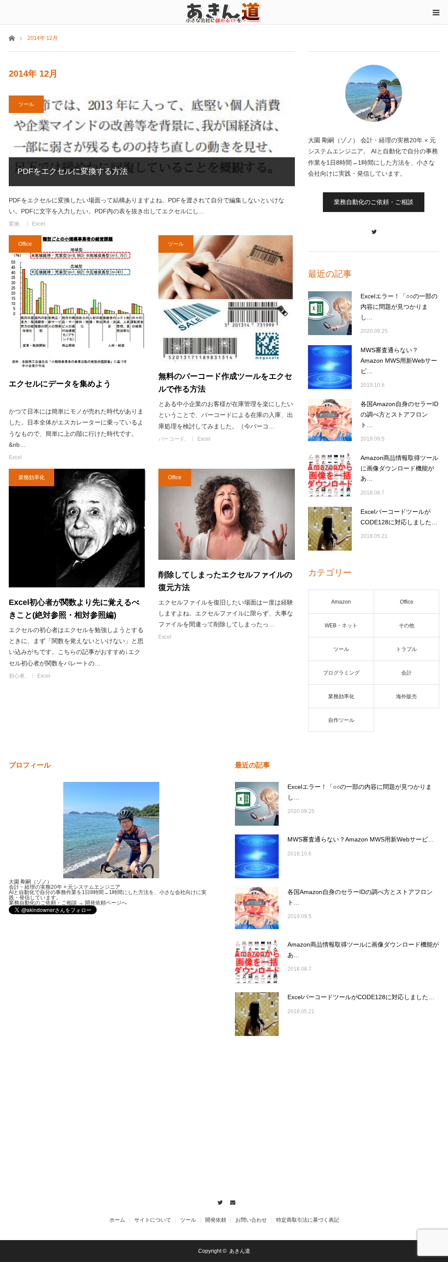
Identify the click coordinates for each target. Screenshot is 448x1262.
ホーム (117, 1220)
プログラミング (341, 673)
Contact (230, 1201)
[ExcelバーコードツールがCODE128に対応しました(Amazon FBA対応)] (330, 529)
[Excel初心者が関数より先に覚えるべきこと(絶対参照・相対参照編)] (77, 528)
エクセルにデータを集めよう (60, 383)
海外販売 (406, 696)
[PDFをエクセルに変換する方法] (152, 140)
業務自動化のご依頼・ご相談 (373, 201)
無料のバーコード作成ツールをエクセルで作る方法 (225, 382)
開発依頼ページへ (106, 903)
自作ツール (341, 720)
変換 (14, 224)
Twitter (217, 1201)
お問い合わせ (251, 1220)
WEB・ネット (341, 625)
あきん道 (239, 1251)
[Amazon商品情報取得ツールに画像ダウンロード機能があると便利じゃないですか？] (330, 475)
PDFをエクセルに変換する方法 (73, 171)
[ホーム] (11, 37)
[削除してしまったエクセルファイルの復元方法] (226, 514)
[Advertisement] (168, 707)
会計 (406, 673)
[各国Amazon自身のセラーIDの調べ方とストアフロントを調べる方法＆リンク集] (330, 421)
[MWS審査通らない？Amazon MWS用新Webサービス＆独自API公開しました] (330, 367)
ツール (26, 104)
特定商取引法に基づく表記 (307, 1220)
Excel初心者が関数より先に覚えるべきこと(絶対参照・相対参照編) (74, 608)
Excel (38, 224)
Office (25, 244)
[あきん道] (224, 12)
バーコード (171, 439)
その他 (406, 625)
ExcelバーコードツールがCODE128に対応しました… (399, 517)
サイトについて (152, 1220)
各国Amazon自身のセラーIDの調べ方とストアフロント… (399, 414)
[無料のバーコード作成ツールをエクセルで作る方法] (226, 298)
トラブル (406, 649)
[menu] (436, 12)
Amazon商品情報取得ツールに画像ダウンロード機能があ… (399, 468)
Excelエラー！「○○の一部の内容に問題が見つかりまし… (399, 307)
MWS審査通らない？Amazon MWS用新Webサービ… (398, 360)
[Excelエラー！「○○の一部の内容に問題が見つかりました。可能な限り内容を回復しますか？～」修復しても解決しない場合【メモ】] (330, 313)
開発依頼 (215, 1220)
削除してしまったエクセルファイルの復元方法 (225, 581)
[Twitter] (373, 227)
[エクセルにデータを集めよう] (77, 302)
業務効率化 (31, 477)
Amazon (341, 602)
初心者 (16, 676)
